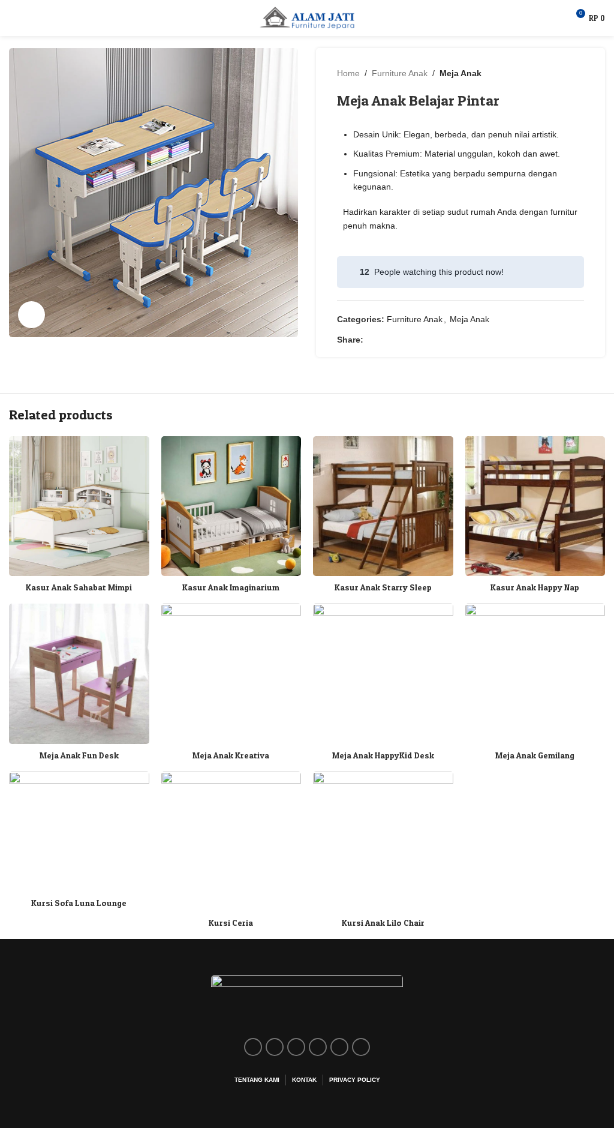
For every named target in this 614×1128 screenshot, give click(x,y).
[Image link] (307, 999)
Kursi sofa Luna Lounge (79, 903)
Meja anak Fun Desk (79, 755)
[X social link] (384, 340)
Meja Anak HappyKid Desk (383, 755)
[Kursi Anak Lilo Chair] (383, 842)
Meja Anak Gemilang (534, 755)
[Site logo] (307, 17)
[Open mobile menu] (14, 18)
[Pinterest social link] (398, 340)
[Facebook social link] (370, 340)
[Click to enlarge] (31, 314)
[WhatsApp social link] (425, 340)
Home (348, 73)
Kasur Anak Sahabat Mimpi (79, 587)
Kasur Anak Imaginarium (230, 587)
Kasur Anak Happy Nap (534, 587)
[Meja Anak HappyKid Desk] (383, 674)
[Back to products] (562, 73)
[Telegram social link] (439, 340)
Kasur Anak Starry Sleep (383, 587)
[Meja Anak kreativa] (231, 674)
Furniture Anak (400, 73)
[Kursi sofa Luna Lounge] (79, 832)
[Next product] (577, 73)
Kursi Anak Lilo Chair (383, 922)
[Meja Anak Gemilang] (535, 674)
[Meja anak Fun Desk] (79, 674)
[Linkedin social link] (412, 340)
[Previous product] (548, 73)
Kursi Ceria (231, 922)
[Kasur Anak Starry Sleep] (383, 506)
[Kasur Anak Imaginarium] (231, 506)
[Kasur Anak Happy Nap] (535, 506)
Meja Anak (460, 73)
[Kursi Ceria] (231, 842)
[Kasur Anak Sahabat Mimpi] (79, 506)
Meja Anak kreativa (230, 755)
